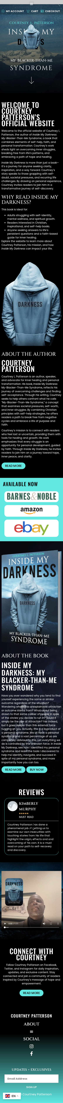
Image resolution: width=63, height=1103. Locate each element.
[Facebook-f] (31, 1053)
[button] (31, 3)
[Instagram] (31, 1046)
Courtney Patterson (31, 1016)
